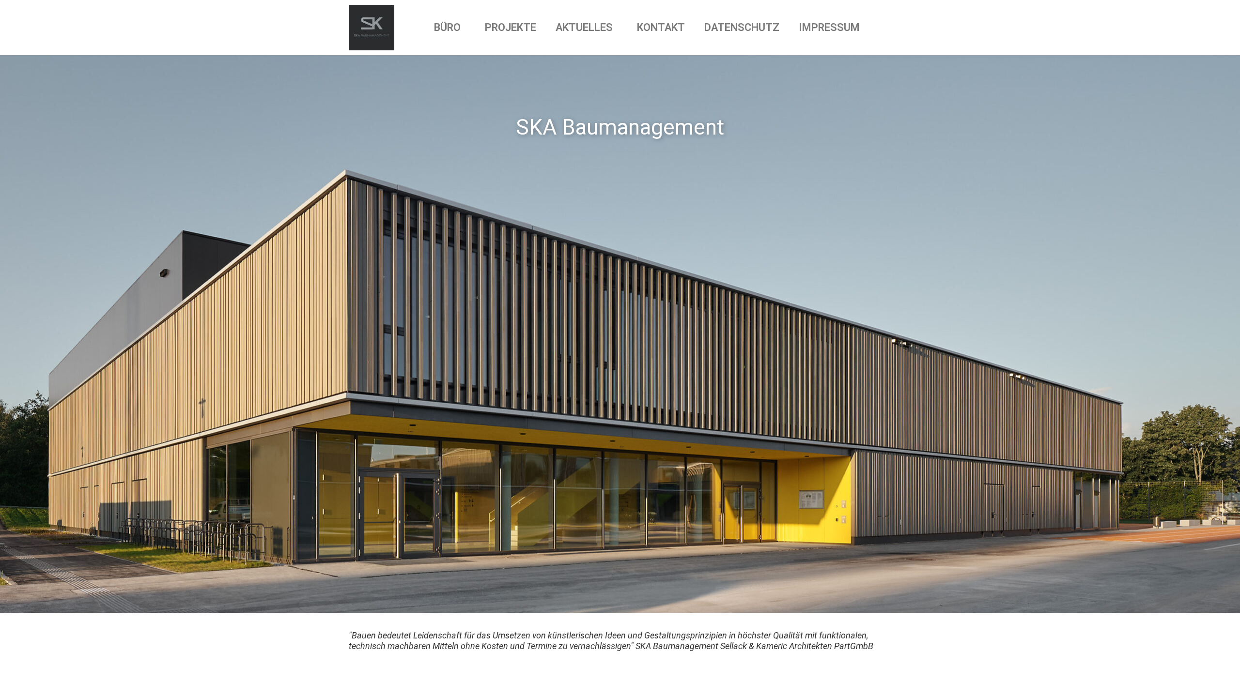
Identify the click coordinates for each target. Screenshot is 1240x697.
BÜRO (447, 27)
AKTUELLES (584, 27)
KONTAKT (661, 27)
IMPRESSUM (829, 27)
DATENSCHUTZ (741, 27)
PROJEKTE (510, 27)
